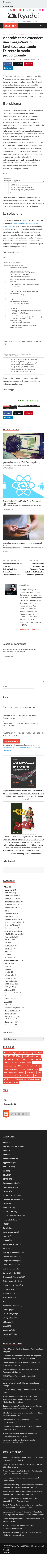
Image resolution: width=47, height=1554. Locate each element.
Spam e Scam (9, 1025)
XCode (16, 1082)
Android (13, 406)
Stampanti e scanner (12, 904)
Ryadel (5, 1550)
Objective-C (14, 1069)
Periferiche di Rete (11, 896)
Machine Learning (10, 1066)
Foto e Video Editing (12, 993)
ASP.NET (8, 940)
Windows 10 (8, 1079)
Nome (6, 686)
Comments (10, 1104)
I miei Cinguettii (9, 861)
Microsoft (30, 1066)
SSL (15, 1076)
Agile (7, 910)
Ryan (20, 59)
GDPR (25, 1059)
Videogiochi (9, 987)
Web (6, 1002)
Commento (8, 656)
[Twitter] (10, 10)
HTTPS (6, 1063)
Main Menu (11, 26)
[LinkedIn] (26, 10)
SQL (6, 954)
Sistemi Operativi (11, 960)
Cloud (7, 1005)
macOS (7, 972)
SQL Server (7, 1076)
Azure (37, 1056)
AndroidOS (35, 406)
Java (14, 408)
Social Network (10, 1022)
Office (23, 1069)
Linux (7, 969)
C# (6, 943)
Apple (40, 1053)
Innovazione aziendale (13, 922)
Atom (6, 1100)
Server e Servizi (10, 1013)
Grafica (7, 996)
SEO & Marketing (11, 1010)
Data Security (10, 1019)
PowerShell (13, 1072)
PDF (36, 1069)
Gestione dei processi (12, 919)
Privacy (21, 1072)
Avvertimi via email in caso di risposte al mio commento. (22, 724)
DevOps (8, 916)
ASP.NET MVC (28, 1056)
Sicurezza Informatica (12, 1016)
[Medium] (30, 10)
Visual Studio (28, 1076)
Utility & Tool (9, 984)
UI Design (8, 990)
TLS (20, 1076)
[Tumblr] (33, 10)
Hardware (8, 890)
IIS (12, 1063)
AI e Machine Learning (13, 934)
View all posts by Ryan (29, 629)
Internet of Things (11, 925)
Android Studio (8, 34)
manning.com (22, 853)
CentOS (10, 1059)
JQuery (22, 1063)
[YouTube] (14, 10)
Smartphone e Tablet (12, 901)
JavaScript (8, 948)
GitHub (31, 1059)
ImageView (7, 408)
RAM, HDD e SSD (11, 899)
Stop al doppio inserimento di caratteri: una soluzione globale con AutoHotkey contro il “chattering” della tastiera (20, 1399)
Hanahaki (6, 1552)
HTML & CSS (9, 945)
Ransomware (31, 1072)
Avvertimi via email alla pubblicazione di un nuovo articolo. (23, 734)
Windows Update (34, 1079)
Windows (8, 975)
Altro (6, 887)
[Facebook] (23, 10)
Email (6, 697)
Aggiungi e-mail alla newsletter (19, 707)
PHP (6, 951)
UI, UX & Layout (34, 34)
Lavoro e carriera (11, 928)
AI (19, 1053)
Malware (21, 1066)
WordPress (7, 1082)
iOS (6, 966)
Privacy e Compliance (13, 1008)
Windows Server (20, 1079)
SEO (39, 1072)
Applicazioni (9, 981)
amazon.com (35, 853)
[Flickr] (42, 10)
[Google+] (17, 10)
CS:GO (18, 1059)
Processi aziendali (11, 908)
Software (8, 978)
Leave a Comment (30, 59)
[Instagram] (36, 10)
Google (38, 1059)
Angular (33, 1053)
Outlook (30, 1069)
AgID (15, 1053)
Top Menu (8, 2)
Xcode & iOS (9, 957)
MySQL (37, 1066)
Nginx (6, 1069)
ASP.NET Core (16, 1056)
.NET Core (7, 1053)
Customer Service (11, 913)
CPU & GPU (9, 893)
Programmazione (21, 34)
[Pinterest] (39, 10)
